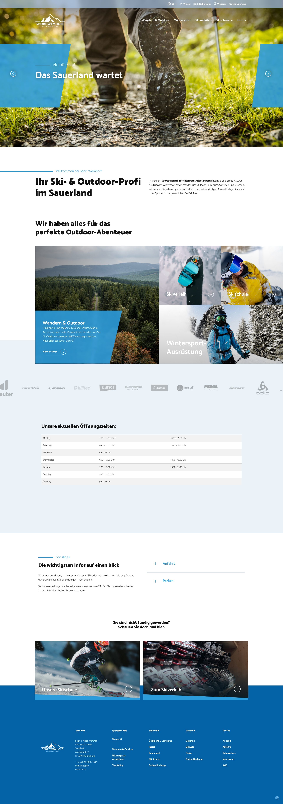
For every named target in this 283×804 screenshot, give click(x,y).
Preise (152, 747)
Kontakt (227, 741)
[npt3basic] (50, 20)
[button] (13, 74)
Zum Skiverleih (166, 690)
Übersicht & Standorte (160, 741)
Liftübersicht (204, 4)
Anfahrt (227, 747)
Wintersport (182, 20)
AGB (225, 765)
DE (172, 4)
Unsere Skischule (59, 690)
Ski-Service (154, 759)
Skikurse (190, 747)
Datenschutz (229, 753)
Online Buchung (237, 4)
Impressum (229, 759)
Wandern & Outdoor (156, 20)
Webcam (221, 4)
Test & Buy (117, 765)
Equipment (154, 753)
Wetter (187, 4)
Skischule (190, 741)
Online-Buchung (157, 765)
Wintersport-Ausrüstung (118, 757)
